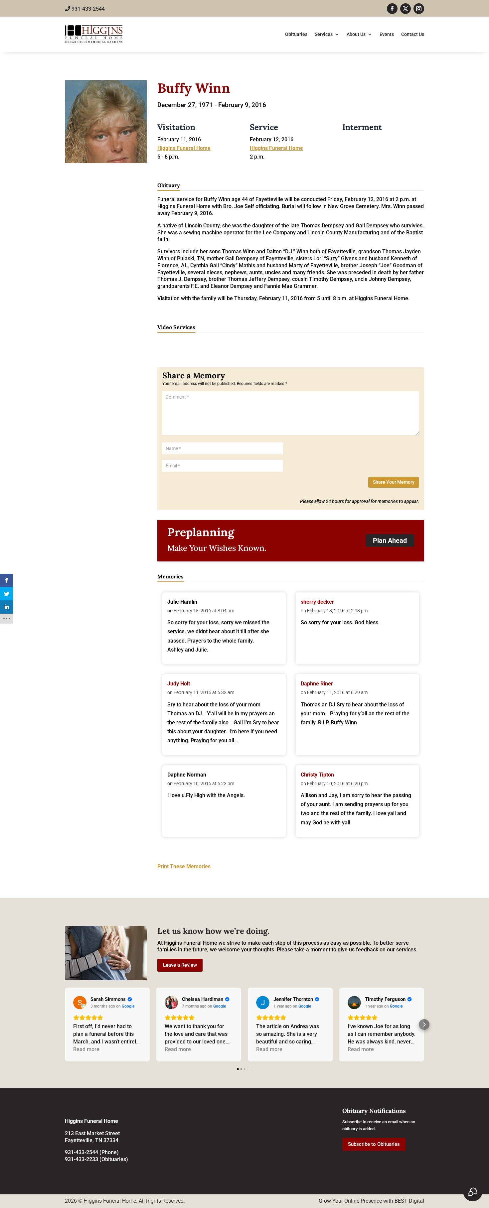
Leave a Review (180, 965)
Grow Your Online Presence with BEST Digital (371, 1201)
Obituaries (296, 34)
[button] (65, 1024)
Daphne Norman (186, 775)
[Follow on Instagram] (418, 8)
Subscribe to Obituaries (374, 1144)
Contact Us (412, 34)
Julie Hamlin (182, 602)
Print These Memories (184, 866)
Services (324, 34)
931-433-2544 (87, 9)
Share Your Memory (393, 482)
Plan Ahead (390, 540)
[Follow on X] (405, 8)
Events (387, 34)
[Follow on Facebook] (392, 8)
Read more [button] (86, 1049)
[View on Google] (79, 1002)
